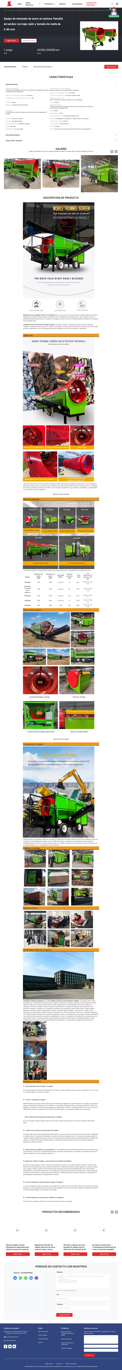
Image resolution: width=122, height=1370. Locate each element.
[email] (15, 1278)
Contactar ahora (64, 1315)
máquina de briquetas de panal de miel (67, 1343)
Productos (12, 10)
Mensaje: (60, 1272)
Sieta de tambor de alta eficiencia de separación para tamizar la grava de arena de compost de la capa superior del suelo (17, 1249)
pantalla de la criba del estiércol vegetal (29, 10)
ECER (96, 1366)
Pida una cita (111, 67)
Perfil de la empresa (43, 1331)
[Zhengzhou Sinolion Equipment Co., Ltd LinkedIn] (14, 1346)
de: (58, 1294)
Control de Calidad (43, 1339)
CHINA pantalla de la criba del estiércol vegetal (36, 1366)
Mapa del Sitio (49, 1363)
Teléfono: (60, 1304)
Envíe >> (89, 1355)
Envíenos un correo (28, 41)
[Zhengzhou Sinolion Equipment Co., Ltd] (9, 3)
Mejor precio (11, 41)
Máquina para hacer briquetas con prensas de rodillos (67, 1333)
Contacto (40, 1342)
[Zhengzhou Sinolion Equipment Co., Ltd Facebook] (5, 1346)
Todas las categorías (66, 1348)
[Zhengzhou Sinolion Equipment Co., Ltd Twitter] (10, 1346)
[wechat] (25, 1278)
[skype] (31, 1278)
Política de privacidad (70, 1363)
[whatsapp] (20, 1278)
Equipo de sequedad (66, 1339)
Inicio (5, 10)
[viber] (36, 1278)
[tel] (41, 1278)
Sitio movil (59, 1363)
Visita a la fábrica (42, 1335)
